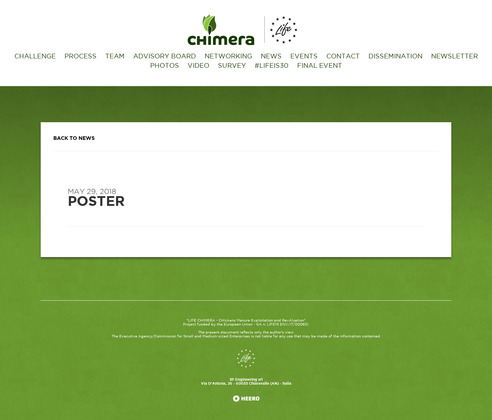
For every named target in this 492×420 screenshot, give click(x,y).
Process (80, 56)
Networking (228, 56)
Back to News (74, 138)
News (271, 56)
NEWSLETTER (454, 56)
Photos (164, 66)
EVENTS (304, 56)
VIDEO (198, 66)
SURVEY (232, 66)
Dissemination (395, 56)
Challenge (35, 56)
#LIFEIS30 (272, 66)
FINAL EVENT (319, 66)
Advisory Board (164, 56)
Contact (343, 56)
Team (115, 56)
